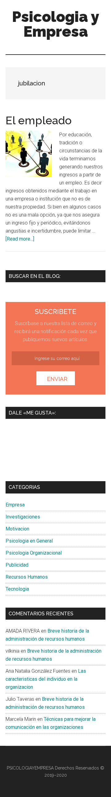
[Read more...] (20, 239)
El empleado (39, 120)
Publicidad (17, 565)
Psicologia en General (29, 541)
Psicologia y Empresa (55, 24)
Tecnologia (17, 589)
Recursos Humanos (27, 577)
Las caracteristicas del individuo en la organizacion (46, 679)
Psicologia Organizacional (34, 553)
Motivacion (17, 529)
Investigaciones (23, 517)
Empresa (15, 505)
